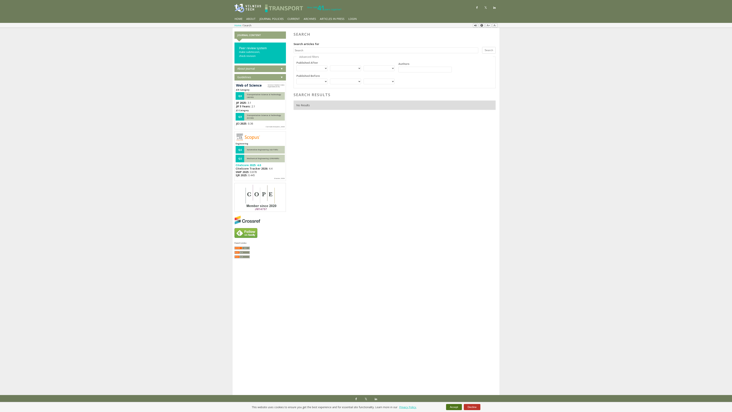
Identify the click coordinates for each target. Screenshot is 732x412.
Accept (454, 407)
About (251, 19)
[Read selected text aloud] (475, 25)
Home (238, 19)
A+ (488, 25)
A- (495, 25)
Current (293, 19)
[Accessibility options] (481, 25)
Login (352, 19)
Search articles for (306, 44)
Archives (310, 19)
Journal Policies (271, 19)
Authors (403, 64)
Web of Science (249, 85)
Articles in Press (332, 19)
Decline (472, 407)
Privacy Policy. (408, 407)
